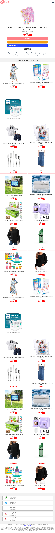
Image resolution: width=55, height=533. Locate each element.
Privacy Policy (27, 525)
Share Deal (12, 42)
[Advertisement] (41, 105)
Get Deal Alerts (14, 45)
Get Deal (27, 38)
